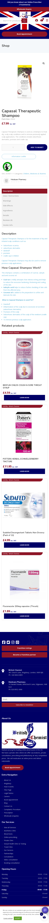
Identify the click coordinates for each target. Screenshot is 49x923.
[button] (44, 63)
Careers (7, 796)
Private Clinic (8, 840)
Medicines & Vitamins (38, 174)
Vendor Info (8, 225)
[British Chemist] (24, 15)
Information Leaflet (19, 156)
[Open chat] (45, 910)
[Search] (24, 20)
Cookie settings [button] (8, 918)
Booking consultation (12, 863)
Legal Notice (8, 793)
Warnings (7, 201)
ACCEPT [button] (17, 918)
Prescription (8, 813)
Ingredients (8, 210)
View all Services (10, 827)
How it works (9, 787)
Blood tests (8, 834)
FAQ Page (7, 790)
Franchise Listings (24, 648)
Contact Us (8, 806)
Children (26, 174)
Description (8, 191)
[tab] (24, 191)
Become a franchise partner (24, 655)
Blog (5, 803)
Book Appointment (24, 34)
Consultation (8, 857)
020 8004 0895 (17, 675)
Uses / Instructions (11, 196)
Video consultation (11, 860)
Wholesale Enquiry (24, 9)
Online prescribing (10, 837)
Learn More (24, 398)
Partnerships (8, 853)
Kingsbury (7, 783)
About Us (7, 780)
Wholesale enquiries (11, 816)
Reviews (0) (7, 220)
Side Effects (8, 205)
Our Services (8, 850)
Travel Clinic (8, 847)
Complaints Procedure (12, 809)
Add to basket (37, 147)
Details (6, 215)
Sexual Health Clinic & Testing (15, 844)
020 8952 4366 (16, 689)
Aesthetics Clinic (10, 831)
